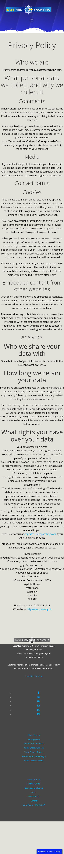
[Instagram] (38, 697)
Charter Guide (34, 783)
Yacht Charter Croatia (33, 760)
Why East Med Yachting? (34, 805)
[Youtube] (38, 705)
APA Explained (33, 779)
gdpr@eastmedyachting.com (40, 534)
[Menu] (32, 20)
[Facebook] (38, 693)
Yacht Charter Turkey (33, 752)
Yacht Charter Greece (34, 747)
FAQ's (33, 792)
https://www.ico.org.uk (39, 609)
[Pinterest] (38, 701)
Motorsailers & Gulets (34, 743)
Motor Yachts (34, 735)
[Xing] (38, 714)
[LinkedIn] (38, 710)
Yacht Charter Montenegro (34, 756)
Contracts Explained (34, 788)
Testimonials (34, 796)
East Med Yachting (34, 676)
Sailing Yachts (34, 739)
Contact (34, 800)
